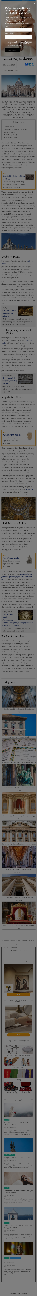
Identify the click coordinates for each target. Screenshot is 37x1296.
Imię (6, 26)
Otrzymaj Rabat (12, 50)
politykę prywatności (20, 42)
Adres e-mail (9, 33)
